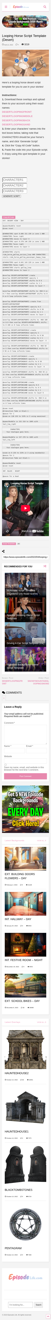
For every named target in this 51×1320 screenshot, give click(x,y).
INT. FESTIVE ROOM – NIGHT (24, 960)
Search (38, 1305)
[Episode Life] (19, 9)
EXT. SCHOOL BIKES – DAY (22, 1000)
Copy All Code (8, 217)
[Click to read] (25, 585)
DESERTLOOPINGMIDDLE (17, 116)
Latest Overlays (12, 1022)
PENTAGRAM (13, 1248)
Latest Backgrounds (14, 840)
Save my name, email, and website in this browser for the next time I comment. (24, 768)
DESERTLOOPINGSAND (16, 124)
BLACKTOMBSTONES (18, 1189)
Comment (9, 723)
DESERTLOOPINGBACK (16, 120)
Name (7, 746)
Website (8, 756)
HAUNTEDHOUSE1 (17, 1131)
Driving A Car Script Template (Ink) (25, 643)
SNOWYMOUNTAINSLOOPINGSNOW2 (38, 682)
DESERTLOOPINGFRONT (17, 112)
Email (29, 746)
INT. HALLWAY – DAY (18, 919)
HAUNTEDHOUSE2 (17, 1073)
